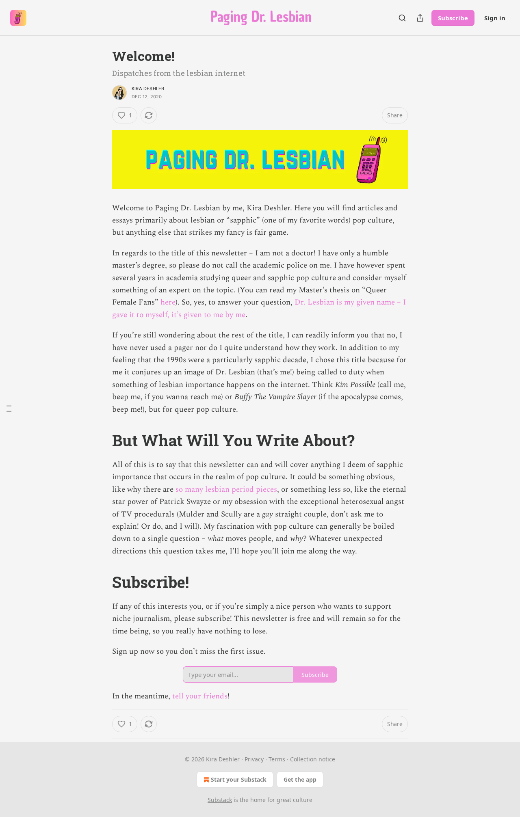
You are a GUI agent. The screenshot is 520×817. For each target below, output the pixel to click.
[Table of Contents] (9, 409)
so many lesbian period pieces (226, 489)
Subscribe (453, 18)
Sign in (494, 18)
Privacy (254, 759)
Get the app (300, 779)
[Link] (100, 440)
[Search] (402, 18)
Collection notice (312, 759)
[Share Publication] (420, 18)
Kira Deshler (148, 88)
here (168, 302)
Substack (220, 800)
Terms (277, 759)
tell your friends (200, 696)
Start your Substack (238, 779)
